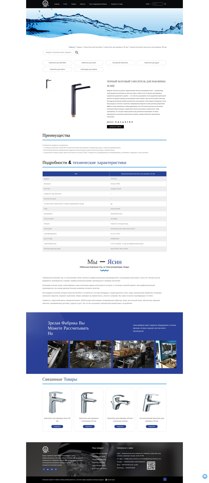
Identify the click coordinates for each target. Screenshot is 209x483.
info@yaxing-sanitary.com (133, 459)
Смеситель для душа (151, 63)
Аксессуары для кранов (89, 69)
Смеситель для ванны (57, 69)
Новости (82, 4)
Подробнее (57, 426)
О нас (65, 4)
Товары (73, 4)
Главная (56, 4)
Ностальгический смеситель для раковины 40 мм (120, 420)
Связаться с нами (117, 4)
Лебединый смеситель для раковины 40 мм (152, 420)
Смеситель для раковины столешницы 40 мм (57, 420)
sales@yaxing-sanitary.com (151, 459)
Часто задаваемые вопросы (98, 4)
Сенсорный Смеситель (120, 63)
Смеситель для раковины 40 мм (116, 47)
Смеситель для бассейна (93, 47)
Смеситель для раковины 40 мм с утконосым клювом (89, 420)
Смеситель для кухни (88, 63)
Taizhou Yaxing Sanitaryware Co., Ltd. (67, 480)
